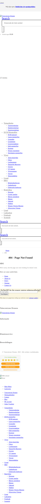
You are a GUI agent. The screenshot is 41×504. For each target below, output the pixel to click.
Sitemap (6, 283)
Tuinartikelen (8, 123)
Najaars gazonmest (13, 151)
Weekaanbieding (9, 395)
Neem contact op (5, 338)
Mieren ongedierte (13, 197)
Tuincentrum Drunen (10, 392)
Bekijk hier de (20, 7)
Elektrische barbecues (14, 187)
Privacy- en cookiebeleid (8, 323)
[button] (6, 18)
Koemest (10, 148)
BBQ (6, 180)
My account (8, 402)
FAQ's (6, 281)
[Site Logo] (7, 16)
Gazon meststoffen (13, 137)
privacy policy (33, 298)
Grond (6, 462)
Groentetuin (11, 141)
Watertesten (3, 330)
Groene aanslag (12, 194)
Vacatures (3, 328)
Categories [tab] (7, 389)
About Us (7, 278)
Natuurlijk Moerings (14, 164)
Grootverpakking (13, 144)
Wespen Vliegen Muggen (15, 206)
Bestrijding (8, 190)
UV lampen (11, 169)
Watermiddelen (12, 176)
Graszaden (11, 139)
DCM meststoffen (10, 132)
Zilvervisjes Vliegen (14, 208)
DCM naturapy (12, 135)
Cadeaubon (7, 497)
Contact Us (7, 285)
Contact (6, 397)
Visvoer (10, 174)
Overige (10, 167)
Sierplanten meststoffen (15, 153)
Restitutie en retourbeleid (8, 325)
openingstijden (30, 7)
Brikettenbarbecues (14, 183)
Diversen (10, 192)
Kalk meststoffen (13, 146)
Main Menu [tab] (7, 386)
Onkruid (10, 201)
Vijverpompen (12, 171)
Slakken (10, 203)
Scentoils (7, 217)
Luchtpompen (12, 162)
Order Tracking (9, 404)
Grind (6, 494)
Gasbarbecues (12, 185)
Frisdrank (7, 499)
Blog (5, 399)
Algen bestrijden (13, 158)
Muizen (10, 199)
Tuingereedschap (13, 125)
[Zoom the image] (20, 313)
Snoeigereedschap (14, 414)
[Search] (3, 29)
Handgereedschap (13, 128)
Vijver (6, 155)
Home (6, 276)
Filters (10, 160)
